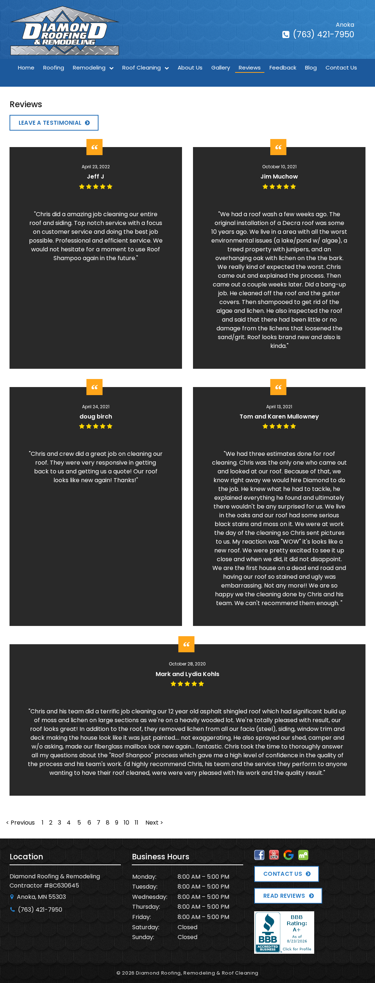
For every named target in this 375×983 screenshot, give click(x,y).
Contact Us (341, 67)
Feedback (283, 67)
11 (136, 822)
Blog (311, 67)
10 (126, 822)
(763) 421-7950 (322, 35)
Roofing (53, 67)
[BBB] (284, 949)
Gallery (220, 67)
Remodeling (89, 67)
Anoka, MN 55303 (40, 897)
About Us (190, 67)
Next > (154, 822)
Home (26, 67)
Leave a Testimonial (50, 123)
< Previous (21, 822)
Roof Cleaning (141, 67)
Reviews (250, 67)
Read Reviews (284, 896)
